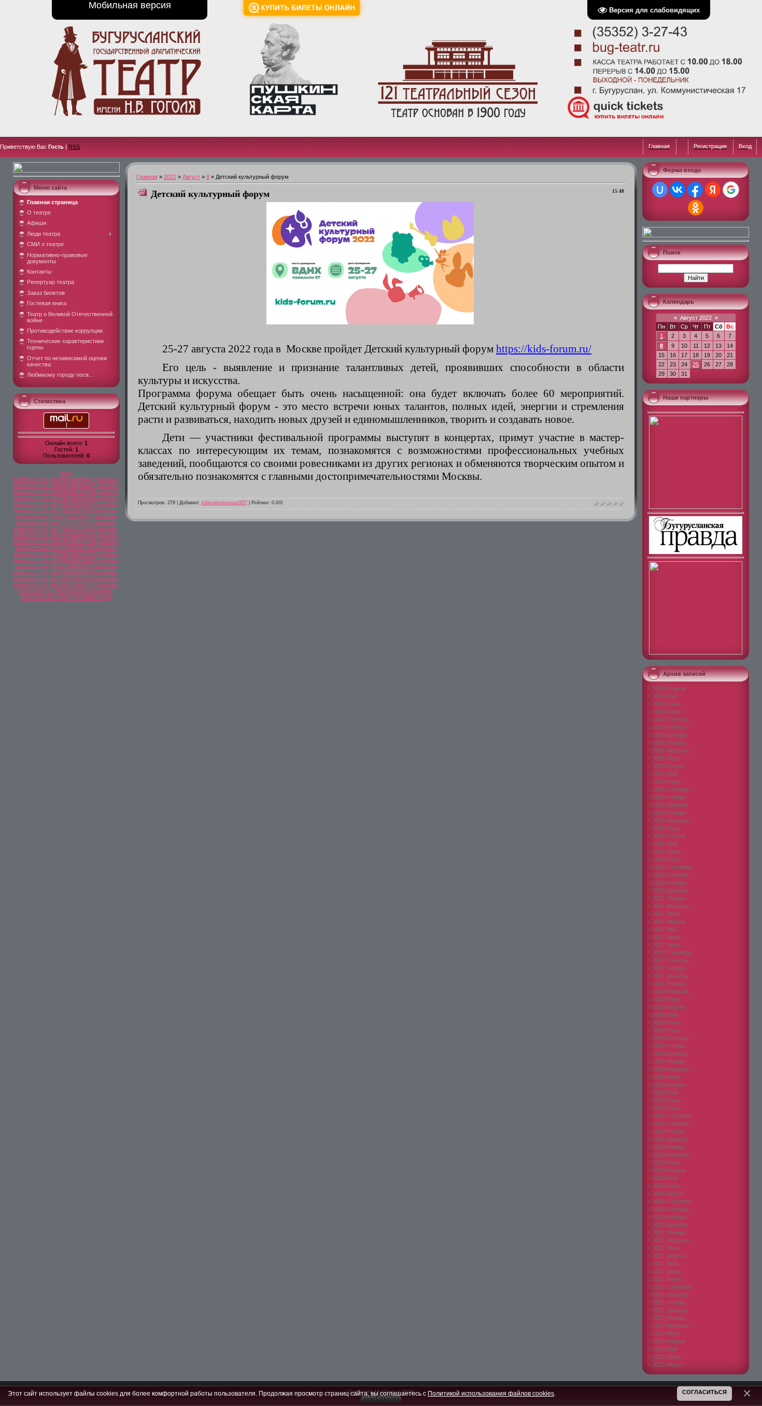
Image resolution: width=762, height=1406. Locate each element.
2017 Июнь (667, 937)
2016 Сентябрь (672, 867)
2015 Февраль (671, 750)
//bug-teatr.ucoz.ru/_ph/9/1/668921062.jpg (66, 557)
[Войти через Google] (731, 189)
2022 (170, 177)
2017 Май (665, 929)
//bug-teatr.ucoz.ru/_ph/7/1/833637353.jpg (65, 526)
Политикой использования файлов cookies (491, 1393)
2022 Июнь (667, 1357)
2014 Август (668, 711)
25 (696, 364)
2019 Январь (669, 1061)
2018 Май (665, 1015)
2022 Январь (669, 1318)
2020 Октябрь (671, 1209)
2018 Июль (667, 1030)
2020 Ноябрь (669, 1217)
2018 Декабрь (670, 1053)
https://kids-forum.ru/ (543, 349)
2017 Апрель (669, 921)
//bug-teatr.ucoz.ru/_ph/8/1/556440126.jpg (67, 594)
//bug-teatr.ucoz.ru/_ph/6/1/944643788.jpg (66, 488)
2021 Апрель (669, 1256)
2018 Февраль (671, 991)
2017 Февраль (671, 906)
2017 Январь (669, 898)
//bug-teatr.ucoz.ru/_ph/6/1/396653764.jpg (66, 538)
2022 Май (665, 1349)
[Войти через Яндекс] (713, 189)
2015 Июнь (667, 781)
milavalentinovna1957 (224, 502)
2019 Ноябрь (669, 1131)
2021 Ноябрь (669, 1302)
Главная (147, 177)
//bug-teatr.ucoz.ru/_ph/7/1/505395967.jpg (66, 501)
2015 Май (665, 774)
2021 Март (666, 1248)
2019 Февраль (671, 1069)
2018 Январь (669, 984)
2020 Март (666, 1162)
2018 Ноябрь (669, 1046)
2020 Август (668, 1193)
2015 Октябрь (671, 789)
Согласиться (704, 1392)
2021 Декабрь (670, 1310)
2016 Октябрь (671, 875)
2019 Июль (667, 1108)
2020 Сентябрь (672, 1201)
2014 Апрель (669, 688)
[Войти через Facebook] (695, 189)
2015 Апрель (669, 766)
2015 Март (666, 758)
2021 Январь (669, 1232)
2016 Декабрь (670, 890)
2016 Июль (667, 859)
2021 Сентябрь (672, 1287)
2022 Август (668, 1364)
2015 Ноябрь (669, 797)
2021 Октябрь (671, 1294)
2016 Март (666, 828)
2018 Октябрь (671, 1038)
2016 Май (665, 844)
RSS (74, 147)
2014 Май (665, 696)
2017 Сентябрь (672, 952)
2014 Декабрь (670, 735)
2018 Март (666, 999)
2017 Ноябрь (669, 968)
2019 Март (666, 1077)
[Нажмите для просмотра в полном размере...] (370, 322)
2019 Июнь (667, 1100)
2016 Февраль (671, 820)
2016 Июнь (667, 851)
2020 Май (665, 1178)
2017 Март (666, 914)
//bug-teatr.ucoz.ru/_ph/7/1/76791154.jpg (67, 544)
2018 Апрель (669, 1007)
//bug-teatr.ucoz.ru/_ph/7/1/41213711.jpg (66, 520)
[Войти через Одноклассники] (695, 208)
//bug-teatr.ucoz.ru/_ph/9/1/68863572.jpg (67, 563)
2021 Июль (667, 1279)
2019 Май (665, 1092)
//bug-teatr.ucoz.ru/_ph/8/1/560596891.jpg (59, 476)
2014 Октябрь (671, 719)
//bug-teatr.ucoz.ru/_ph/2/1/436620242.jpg (65, 551)
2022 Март (666, 1333)
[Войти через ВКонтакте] (677, 189)
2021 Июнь (667, 1271)
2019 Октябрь (671, 1123)
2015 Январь (669, 743)
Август (191, 177)
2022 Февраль (671, 1326)
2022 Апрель (669, 1341)
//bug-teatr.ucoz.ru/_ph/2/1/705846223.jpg (66, 576)
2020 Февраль (671, 1155)
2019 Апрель (669, 1085)
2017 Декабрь (670, 976)
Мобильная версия (130, 5)
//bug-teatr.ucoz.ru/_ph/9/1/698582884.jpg (65, 569)
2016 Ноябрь (669, 882)
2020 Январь (669, 1147)
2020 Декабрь (670, 1225)
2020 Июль (667, 1186)
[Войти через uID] (660, 189)
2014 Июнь (667, 704)
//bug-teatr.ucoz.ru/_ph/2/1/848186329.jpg (66, 532)
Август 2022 (696, 318)
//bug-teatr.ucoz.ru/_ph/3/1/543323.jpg (69, 588)
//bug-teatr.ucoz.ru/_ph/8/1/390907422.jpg (66, 482)
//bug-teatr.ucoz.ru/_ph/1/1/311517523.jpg (66, 507)
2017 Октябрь (671, 960)
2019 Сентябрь (672, 1116)
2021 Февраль (671, 1240)
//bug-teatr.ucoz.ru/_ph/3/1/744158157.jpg (66, 582)
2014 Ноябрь (669, 727)
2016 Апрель (669, 836)
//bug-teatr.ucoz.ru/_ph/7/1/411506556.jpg (66, 495)
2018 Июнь (667, 1022)
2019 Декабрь (670, 1139)
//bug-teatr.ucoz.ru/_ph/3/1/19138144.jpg (67, 513)
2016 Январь (669, 812)
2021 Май (665, 1263)
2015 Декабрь (670, 805)
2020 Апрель (669, 1170)
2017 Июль (667, 945)
